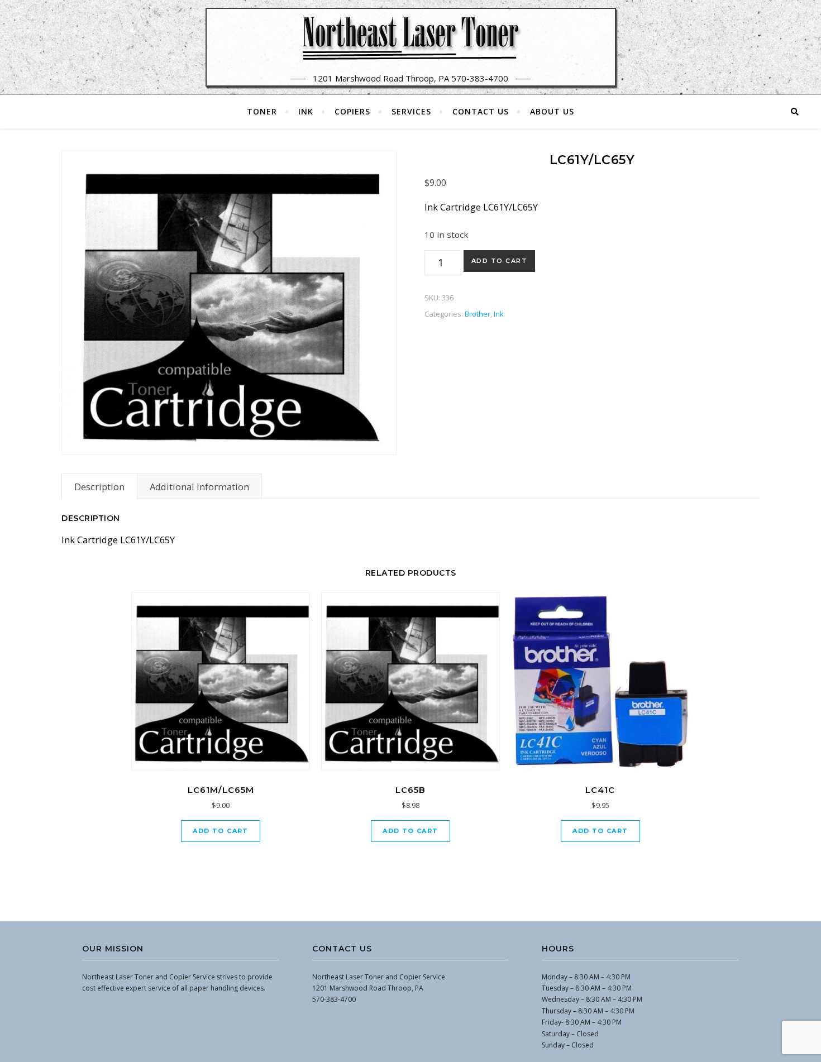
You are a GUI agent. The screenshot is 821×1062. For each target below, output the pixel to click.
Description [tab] (99, 486)
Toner (262, 111)
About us (552, 111)
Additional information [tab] (199, 486)
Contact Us (480, 111)
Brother (477, 314)
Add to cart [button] (220, 831)
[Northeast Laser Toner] (410, 37)
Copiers (352, 111)
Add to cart (499, 261)
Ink (305, 111)
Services (411, 111)
